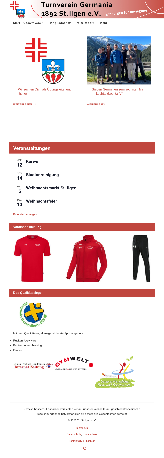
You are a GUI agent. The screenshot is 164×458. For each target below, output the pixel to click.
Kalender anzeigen (25, 214)
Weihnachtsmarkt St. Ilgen (51, 188)
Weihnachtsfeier (41, 201)
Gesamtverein (33, 22)
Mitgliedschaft (61, 22)
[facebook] (79, 448)
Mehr (103, 22)
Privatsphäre (90, 434)
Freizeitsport (84, 22)
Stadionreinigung (42, 174)
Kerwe (32, 161)
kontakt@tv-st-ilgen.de (82, 440)
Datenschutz (74, 434)
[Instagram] (84, 448)
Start (16, 22)
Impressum (82, 427)
